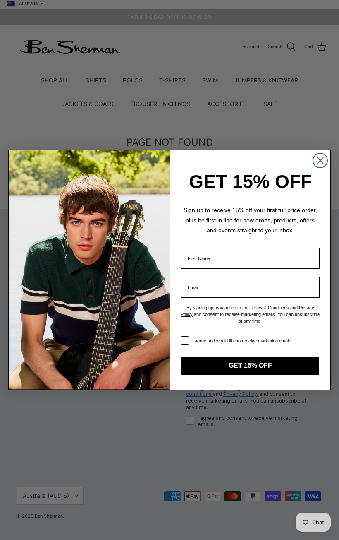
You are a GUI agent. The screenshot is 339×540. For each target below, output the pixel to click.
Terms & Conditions (269, 307)
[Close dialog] (320, 160)
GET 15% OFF (250, 365)
